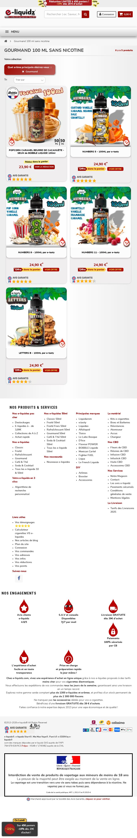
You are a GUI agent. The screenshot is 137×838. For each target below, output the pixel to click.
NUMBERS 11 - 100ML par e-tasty (101, 252)
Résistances (117, 426)
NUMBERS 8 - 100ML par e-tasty (36, 252)
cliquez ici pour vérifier (97, 799)
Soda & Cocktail (24, 465)
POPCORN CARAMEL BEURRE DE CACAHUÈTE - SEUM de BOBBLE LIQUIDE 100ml (36, 151)
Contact (114, 479)
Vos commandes (24, 551)
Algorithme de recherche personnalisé (23, 491)
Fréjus (25, 746)
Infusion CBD (118, 454)
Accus (113, 433)
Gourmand (31, 71)
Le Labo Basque (88, 437)
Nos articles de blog (26, 540)
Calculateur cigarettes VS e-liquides (24, 533)
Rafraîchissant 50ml (58, 429)
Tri (5, 79)
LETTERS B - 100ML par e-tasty (36, 353)
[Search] (85, 14)
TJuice (82, 433)
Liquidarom (85, 419)
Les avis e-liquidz (120, 483)
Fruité (18, 451)
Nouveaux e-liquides (58, 462)
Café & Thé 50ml (56, 437)
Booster (83, 476)
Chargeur (115, 437)
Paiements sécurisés (122, 487)
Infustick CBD (118, 458)
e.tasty (82, 422)
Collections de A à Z (26, 433)
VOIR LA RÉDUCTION (44, 167)
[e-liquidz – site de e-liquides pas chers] (20, 14)
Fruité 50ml (53, 422)
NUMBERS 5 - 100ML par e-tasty (100, 152)
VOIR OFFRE (115, 169)
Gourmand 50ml (56, 433)
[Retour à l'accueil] (5, 41)
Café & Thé (21, 462)
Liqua (82, 459)
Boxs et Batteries (120, 422)
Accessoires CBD (120, 465)
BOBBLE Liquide (88, 448)
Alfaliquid (84, 429)
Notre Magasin (118, 476)
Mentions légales (120, 498)
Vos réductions (23, 562)
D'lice (82, 440)
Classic (19, 447)
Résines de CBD (119, 451)
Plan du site (22, 544)
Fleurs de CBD (118, 447)
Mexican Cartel (87, 451)
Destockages (22, 422)
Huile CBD (116, 462)
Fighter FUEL (86, 455)
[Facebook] (19, 578)
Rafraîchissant (23, 454)
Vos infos (20, 558)
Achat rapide (22, 437)
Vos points (21, 566)
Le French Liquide (89, 462)
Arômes (83, 473)
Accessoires (85, 480)
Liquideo (83, 426)
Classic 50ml (54, 419)
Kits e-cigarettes (119, 419)
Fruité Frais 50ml (56, 426)
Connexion (107, 14)
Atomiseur (116, 429)
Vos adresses (22, 555)
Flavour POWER (88, 444)
